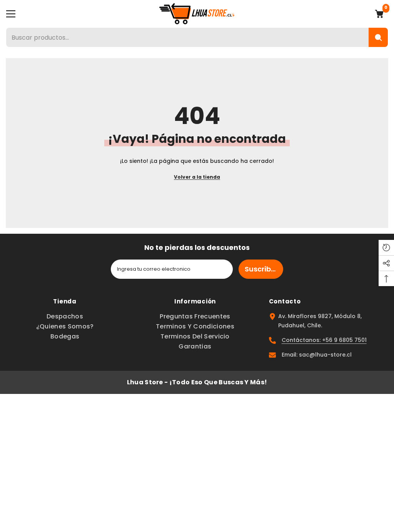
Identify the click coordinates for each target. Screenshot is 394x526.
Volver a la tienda (197, 177)
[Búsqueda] (378, 37)
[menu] (10, 13)
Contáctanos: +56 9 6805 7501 (324, 340)
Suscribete (263, 269)
